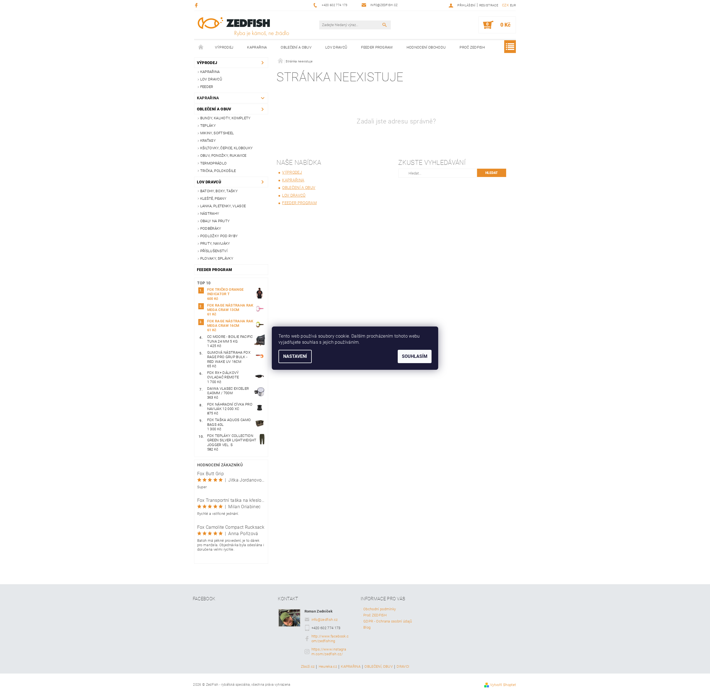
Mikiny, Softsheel (217, 133)
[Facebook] (197, 5)
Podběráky (210, 228)
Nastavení (295, 356)
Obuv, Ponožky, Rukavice (223, 155)
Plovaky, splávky (216, 258)
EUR (513, 5)
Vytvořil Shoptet (503, 685)
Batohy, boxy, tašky (219, 191)
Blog (367, 627)
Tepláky (208, 125)
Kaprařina (257, 47)
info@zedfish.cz (324, 619)
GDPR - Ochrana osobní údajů (387, 621)
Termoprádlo (213, 163)
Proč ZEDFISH (472, 47)
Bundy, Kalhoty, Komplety (225, 118)
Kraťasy (208, 140)
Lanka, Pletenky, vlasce (223, 206)
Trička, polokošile (218, 171)
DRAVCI (403, 667)
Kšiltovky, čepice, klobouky (226, 148)
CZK (505, 5)
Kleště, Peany (213, 198)
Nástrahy (209, 213)
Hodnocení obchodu (426, 47)
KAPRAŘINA (351, 667)
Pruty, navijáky (215, 243)
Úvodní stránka (201, 47)
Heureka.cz (328, 667)
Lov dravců (336, 47)
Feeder (206, 87)
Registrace (488, 5)
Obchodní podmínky (379, 609)
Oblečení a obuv (296, 47)
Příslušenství (213, 251)
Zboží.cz (308, 667)
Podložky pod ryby (219, 236)
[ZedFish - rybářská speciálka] (243, 26)
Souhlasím (414, 356)
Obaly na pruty (215, 221)
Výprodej (224, 47)
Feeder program (376, 47)
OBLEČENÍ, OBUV (378, 667)
